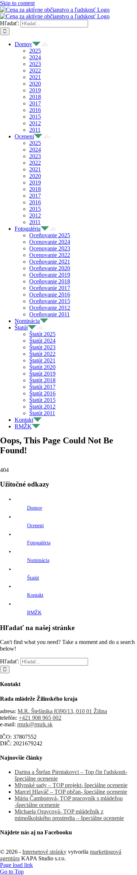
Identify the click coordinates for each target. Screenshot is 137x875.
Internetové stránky (44, 852)
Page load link (16, 865)
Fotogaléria (38, 543)
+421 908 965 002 (40, 718)
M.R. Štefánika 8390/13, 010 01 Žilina (62, 711)
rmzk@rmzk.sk (35, 724)
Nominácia (38, 560)
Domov (34, 508)
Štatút (33, 578)
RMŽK (34, 612)
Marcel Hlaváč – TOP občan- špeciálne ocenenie (71, 792)
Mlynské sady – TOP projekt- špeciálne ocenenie (71, 785)
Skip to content (17, 3)
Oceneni (35, 525)
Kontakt (35, 595)
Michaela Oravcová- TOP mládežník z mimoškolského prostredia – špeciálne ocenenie (69, 814)
